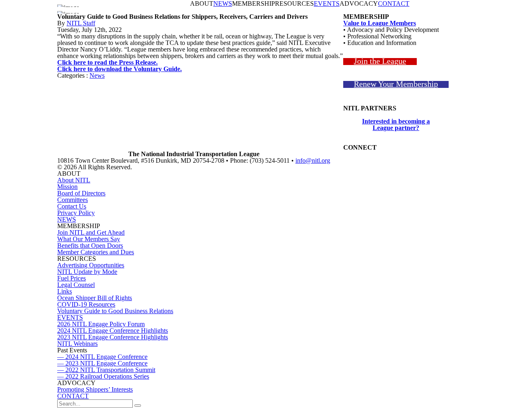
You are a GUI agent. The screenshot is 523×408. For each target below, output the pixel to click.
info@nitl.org (312, 160)
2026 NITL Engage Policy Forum (101, 324)
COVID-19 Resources (86, 304)
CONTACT (393, 3)
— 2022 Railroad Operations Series (103, 376)
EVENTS (327, 3)
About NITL (73, 180)
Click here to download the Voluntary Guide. (119, 68)
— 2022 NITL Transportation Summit (106, 369)
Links (64, 291)
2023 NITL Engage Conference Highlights (112, 337)
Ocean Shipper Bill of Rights (94, 297)
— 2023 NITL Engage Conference (102, 363)
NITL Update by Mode (87, 271)
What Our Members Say (88, 238)
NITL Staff (81, 23)
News (97, 75)
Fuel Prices (71, 278)
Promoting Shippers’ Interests (95, 389)
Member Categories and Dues (95, 252)
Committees (72, 199)
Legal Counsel (76, 284)
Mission (67, 186)
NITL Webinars (77, 343)
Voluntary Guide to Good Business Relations (115, 310)
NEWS (222, 3)
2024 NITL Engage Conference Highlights (112, 330)
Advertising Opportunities (90, 265)
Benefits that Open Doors (90, 245)
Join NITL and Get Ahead (91, 232)
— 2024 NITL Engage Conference (102, 356)
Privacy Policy (76, 212)
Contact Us (71, 206)
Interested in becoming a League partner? (396, 124)
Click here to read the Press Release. (107, 62)
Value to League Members (379, 23)
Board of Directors (81, 193)
